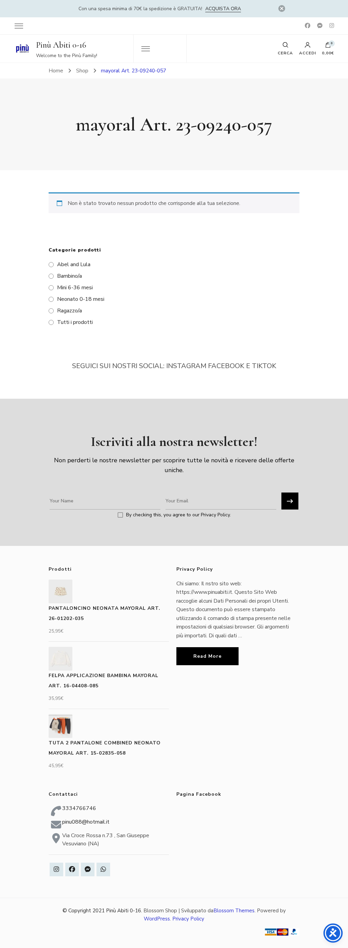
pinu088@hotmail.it (85, 822)
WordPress (157, 918)
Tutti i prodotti (75, 322)
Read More (207, 656)
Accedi (307, 52)
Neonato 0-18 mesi (80, 299)
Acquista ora (223, 8)
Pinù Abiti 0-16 (61, 45)
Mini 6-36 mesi (75, 287)
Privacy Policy (188, 918)
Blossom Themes (234, 910)
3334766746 (79, 808)
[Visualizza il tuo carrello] (328, 46)
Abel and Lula (73, 264)
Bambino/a (69, 276)
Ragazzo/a (69, 310)
